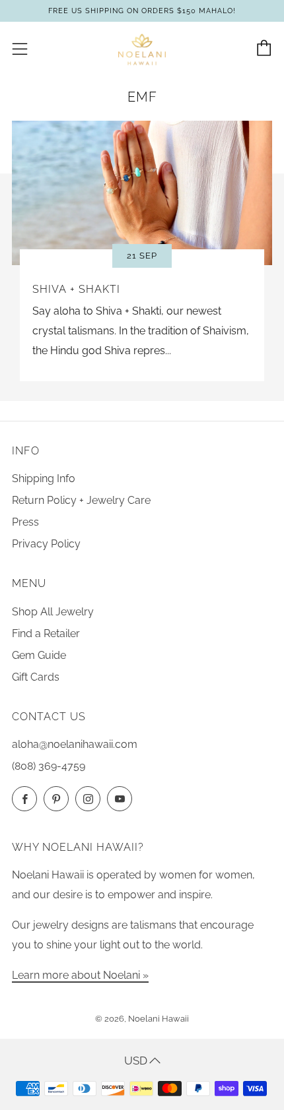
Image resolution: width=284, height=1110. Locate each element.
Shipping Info (43, 478)
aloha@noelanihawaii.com (74, 744)
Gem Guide (39, 655)
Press (25, 522)
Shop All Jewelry (53, 611)
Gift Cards (35, 677)
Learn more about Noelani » (80, 975)
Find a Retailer (46, 633)
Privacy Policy (46, 544)
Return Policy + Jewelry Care (81, 500)
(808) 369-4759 (48, 766)
